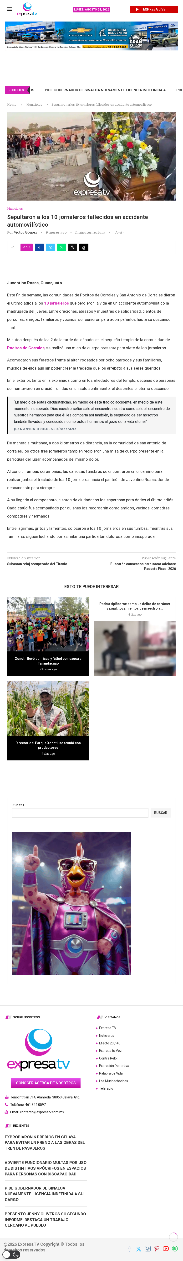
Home (11, 104)
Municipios (34, 104)
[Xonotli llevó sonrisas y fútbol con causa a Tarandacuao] (48, 624)
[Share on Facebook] (39, 247)
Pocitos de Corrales (26, 347)
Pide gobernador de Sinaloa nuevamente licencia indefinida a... (62, 90)
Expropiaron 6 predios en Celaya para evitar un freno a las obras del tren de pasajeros (45, 1143)
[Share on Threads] (83, 247)
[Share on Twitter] (50, 247)
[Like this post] (28, 247)
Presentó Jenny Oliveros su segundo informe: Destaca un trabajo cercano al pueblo (45, 1220)
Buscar (18, 805)
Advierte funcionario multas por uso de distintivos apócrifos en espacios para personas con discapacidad (45, 1168)
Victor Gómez (25, 232)
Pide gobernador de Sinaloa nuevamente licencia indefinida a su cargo (44, 1194)
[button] (11, 1254)
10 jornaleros (56, 303)
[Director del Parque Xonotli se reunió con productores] (48, 708)
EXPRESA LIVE (154, 9)
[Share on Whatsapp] (61, 247)
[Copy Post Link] (72, 247)
